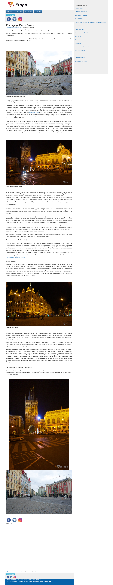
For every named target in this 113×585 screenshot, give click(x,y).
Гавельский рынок (80, 57)
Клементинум (79, 18)
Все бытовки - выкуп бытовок (29, 581)
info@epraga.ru (36, 579)
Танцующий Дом (80, 50)
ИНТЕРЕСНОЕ (28, 11)
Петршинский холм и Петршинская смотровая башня (90, 22)
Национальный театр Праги (83, 47)
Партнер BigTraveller (45, 581)
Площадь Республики (81, 11)
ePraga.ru (16, 579)
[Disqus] (39, 546)
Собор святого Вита (81, 61)
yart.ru (17, 581)
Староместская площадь (82, 40)
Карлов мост (78, 36)
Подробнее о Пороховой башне (15, 257)
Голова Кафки (79, 8)
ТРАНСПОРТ (38, 11)
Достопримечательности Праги (15, 27)
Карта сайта (23, 579)
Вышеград (78, 43)
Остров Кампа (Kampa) (81, 33)
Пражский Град (34, 112)
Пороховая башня (80, 26)
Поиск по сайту (10, 15)
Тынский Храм (79, 54)
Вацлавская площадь (81, 15)
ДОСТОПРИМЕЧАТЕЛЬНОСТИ (15, 11)
